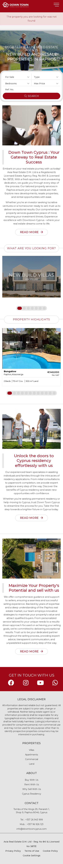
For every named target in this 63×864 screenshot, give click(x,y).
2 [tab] (24, 308)
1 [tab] (18, 308)
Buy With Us (31, 780)
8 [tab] (38, 393)
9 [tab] (42, 393)
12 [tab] (54, 393)
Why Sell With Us (31, 789)
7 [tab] (44, 308)
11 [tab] (50, 393)
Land (31, 763)
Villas (31, 750)
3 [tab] (28, 308)
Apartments (31, 754)
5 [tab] (36, 308)
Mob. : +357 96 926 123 (31, 824)
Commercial (31, 759)
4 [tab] (32, 308)
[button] (17, 76)
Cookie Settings (31, 855)
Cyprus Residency (31, 793)
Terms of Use (31, 851)
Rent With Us (31, 784)
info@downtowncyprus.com (32, 828)
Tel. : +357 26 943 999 (31, 819)
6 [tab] (40, 308)
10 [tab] (46, 393)
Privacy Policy (13, 851)
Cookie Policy (50, 851)
